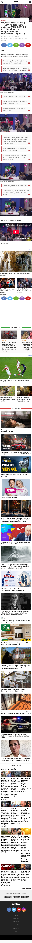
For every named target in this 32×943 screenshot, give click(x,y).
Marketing (16, 918)
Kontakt (16, 915)
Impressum (16, 921)
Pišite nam (16, 928)
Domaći (3, 20)
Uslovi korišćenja (16, 925)
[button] (2, 338)
